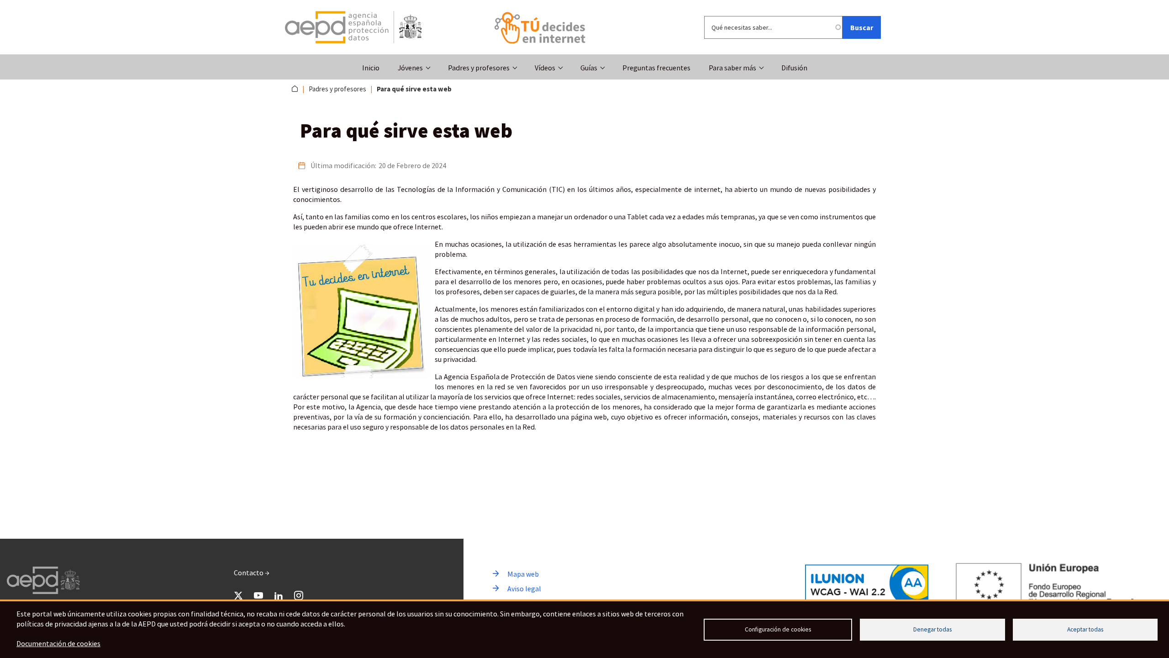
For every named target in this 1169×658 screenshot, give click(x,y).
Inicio (370, 67)
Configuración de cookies (778, 629)
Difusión (794, 67)
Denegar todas (932, 629)
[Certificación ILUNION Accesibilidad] (867, 583)
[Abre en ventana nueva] (353, 27)
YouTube (258, 595)
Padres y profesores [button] (479, 67)
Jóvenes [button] (410, 67)
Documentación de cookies (58, 643)
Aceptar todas (1085, 629)
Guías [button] (588, 67)
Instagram (299, 595)
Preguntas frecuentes (656, 67)
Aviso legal (524, 588)
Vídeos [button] (545, 67)
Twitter (238, 595)
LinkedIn (279, 595)
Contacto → (251, 572)
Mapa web (523, 573)
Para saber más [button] (732, 67)
